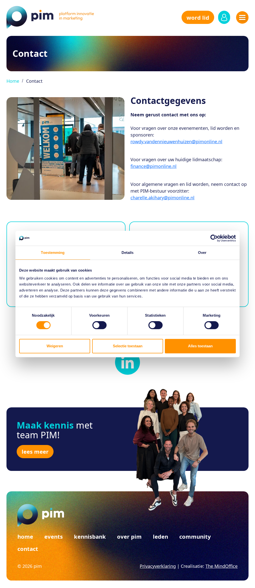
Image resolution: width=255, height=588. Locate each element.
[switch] (99, 325)
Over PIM (129, 536)
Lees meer (35, 451)
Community (195, 536)
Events (53, 536)
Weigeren (55, 346)
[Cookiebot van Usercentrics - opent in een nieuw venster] (214, 238)
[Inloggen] (224, 17)
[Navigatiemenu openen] (242, 17)
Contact (27, 548)
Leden (160, 536)
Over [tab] (202, 252)
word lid (198, 17)
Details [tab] (128, 252)
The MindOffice (221, 566)
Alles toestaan (200, 346)
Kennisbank (90, 536)
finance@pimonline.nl (153, 166)
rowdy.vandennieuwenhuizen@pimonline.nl (176, 142)
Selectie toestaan (127, 346)
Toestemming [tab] (52, 252)
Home (12, 81)
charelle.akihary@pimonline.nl (162, 198)
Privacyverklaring (158, 566)
